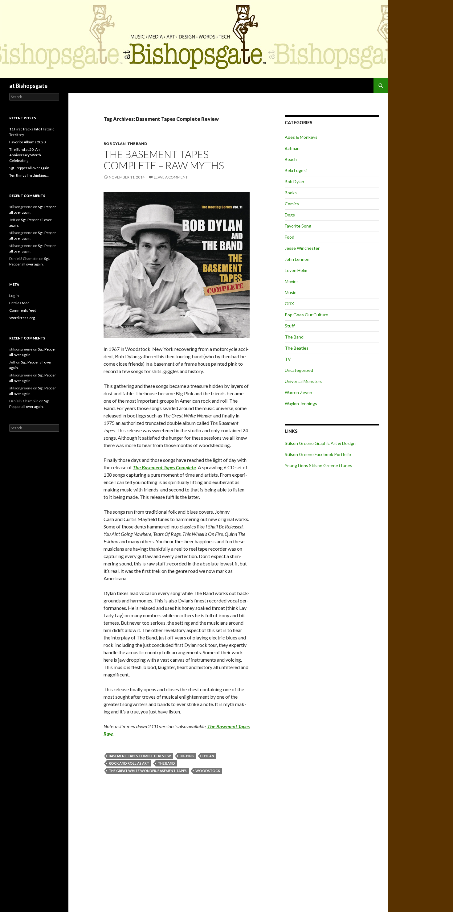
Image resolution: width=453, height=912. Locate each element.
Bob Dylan (115, 143)
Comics (292, 203)
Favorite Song (298, 225)
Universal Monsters (303, 381)
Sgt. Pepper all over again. (29, 168)
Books (291, 192)
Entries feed (19, 303)
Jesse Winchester (302, 248)
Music (290, 292)
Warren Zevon (298, 392)
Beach (291, 159)
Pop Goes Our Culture (306, 314)
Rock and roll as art (129, 763)
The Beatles (296, 348)
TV (288, 359)
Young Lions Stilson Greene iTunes (318, 465)
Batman (292, 148)
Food (289, 237)
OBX (289, 303)
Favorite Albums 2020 (27, 142)
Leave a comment (171, 177)
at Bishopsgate (28, 85)
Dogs (290, 214)
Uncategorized (299, 370)
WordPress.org (22, 317)
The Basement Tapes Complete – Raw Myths (164, 159)
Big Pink (187, 756)
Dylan (208, 756)
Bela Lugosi (296, 170)
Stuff (290, 325)
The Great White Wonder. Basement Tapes (148, 771)
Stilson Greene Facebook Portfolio (318, 454)
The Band (137, 143)
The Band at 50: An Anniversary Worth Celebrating (25, 155)
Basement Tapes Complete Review (140, 756)
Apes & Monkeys (301, 137)
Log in (14, 295)
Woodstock (207, 771)
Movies (292, 281)
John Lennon (297, 259)
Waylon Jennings (301, 403)
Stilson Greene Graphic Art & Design (320, 443)
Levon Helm (296, 270)
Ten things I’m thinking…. (29, 175)
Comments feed (22, 310)
